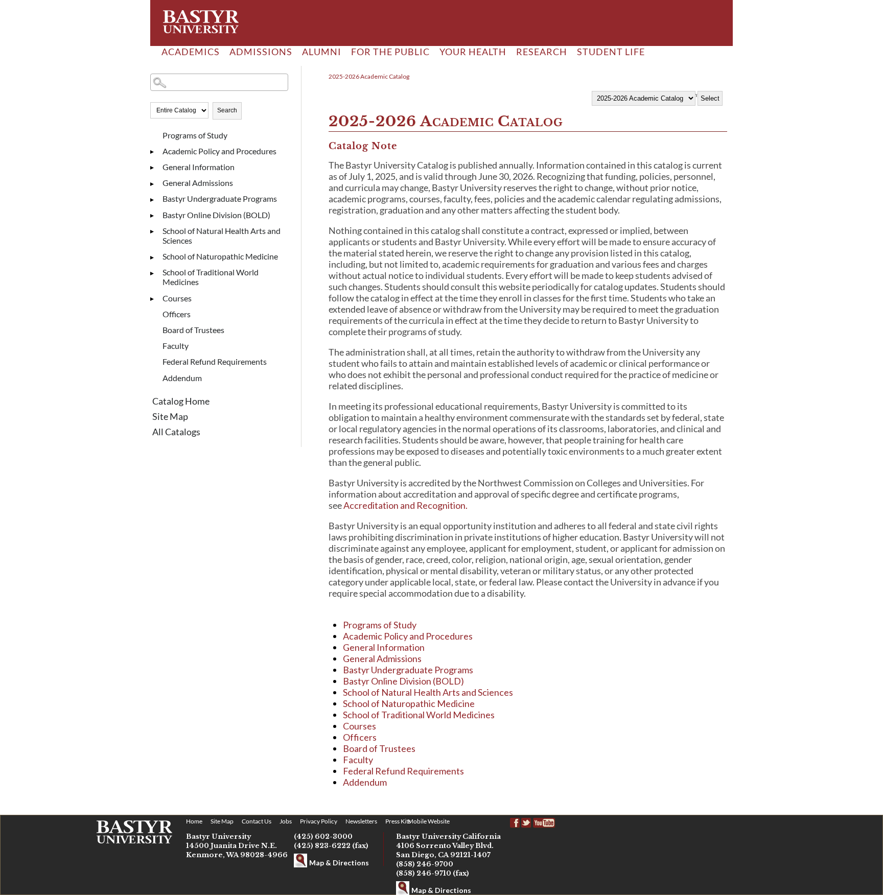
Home (194, 821)
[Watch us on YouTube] (544, 823)
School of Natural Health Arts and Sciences (221, 235)
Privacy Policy (318, 821)
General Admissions (197, 182)
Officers (176, 314)
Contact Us (256, 821)
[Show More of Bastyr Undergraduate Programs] (155, 200)
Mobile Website (429, 821)
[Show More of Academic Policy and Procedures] (155, 152)
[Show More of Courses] (155, 299)
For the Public (390, 51)
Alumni (321, 51)
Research (541, 51)
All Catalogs (176, 431)
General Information (198, 167)
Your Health (472, 51)
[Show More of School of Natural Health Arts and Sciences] (155, 232)
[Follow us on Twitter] (526, 823)
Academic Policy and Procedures (219, 151)
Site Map (170, 416)
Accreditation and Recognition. (405, 505)
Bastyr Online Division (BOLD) (216, 215)
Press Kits (398, 821)
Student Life (611, 51)
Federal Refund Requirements (214, 361)
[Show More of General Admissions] (155, 184)
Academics (190, 51)
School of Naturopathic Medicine (220, 256)
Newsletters (361, 821)
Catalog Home (181, 401)
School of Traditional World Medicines (210, 277)
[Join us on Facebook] (515, 823)
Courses (177, 298)
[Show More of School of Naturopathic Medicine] (155, 257)
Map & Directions (339, 862)
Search (227, 110)
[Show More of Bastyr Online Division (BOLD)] (155, 216)
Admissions (260, 51)
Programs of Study (194, 135)
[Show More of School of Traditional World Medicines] (155, 273)
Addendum (182, 378)
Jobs (286, 821)
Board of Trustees (193, 330)
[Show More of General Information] (155, 168)
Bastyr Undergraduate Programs (219, 198)
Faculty (175, 345)
